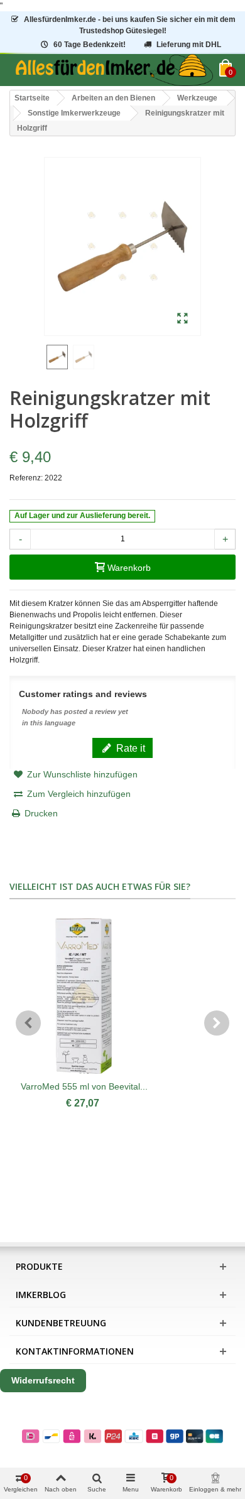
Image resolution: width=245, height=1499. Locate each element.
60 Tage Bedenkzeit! (89, 44)
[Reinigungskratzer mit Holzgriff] (182, 319)
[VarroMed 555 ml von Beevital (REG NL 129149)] (84, 996)
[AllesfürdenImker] (114, 70)
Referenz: (26, 478)
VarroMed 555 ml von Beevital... (84, 1086)
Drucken (41, 813)
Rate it (129, 748)
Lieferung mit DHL (188, 44)
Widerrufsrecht (43, 1380)
